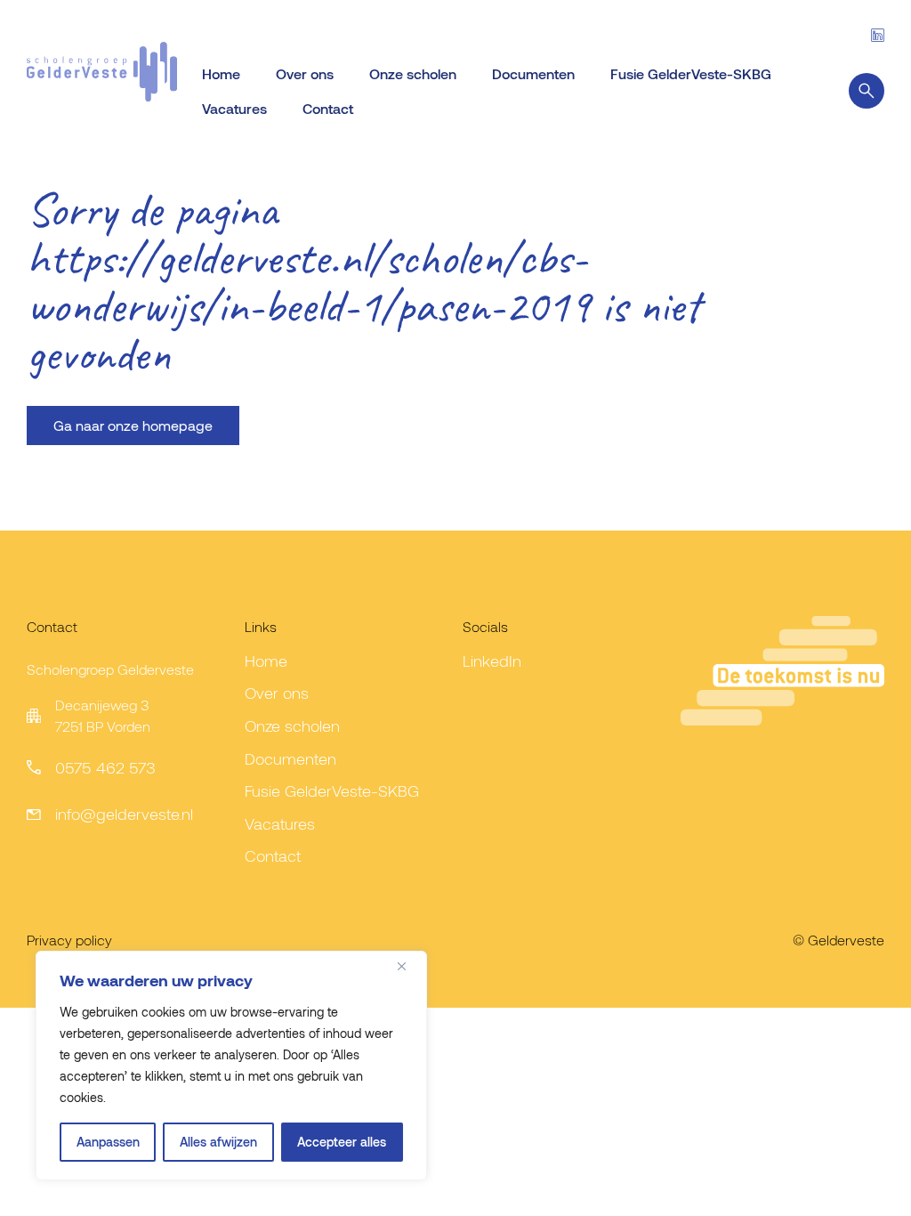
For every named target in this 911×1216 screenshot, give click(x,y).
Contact (327, 108)
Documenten (533, 73)
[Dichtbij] (408, 966)
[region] (231, 1065)
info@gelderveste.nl (124, 813)
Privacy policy (69, 939)
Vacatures (234, 108)
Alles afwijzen (218, 1141)
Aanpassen (108, 1141)
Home (221, 73)
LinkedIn (492, 660)
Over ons (305, 73)
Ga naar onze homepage (133, 425)
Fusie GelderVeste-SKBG (690, 73)
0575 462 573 (105, 767)
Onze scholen (412, 73)
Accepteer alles (341, 1141)
